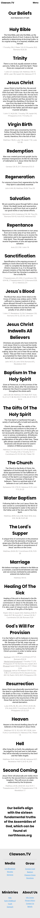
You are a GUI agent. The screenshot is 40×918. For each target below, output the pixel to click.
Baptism (30, 872)
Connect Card (30, 869)
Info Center (30, 898)
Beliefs (30, 907)
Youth (10, 904)
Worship (10, 872)
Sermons (10, 875)
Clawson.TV (7, 2)
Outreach (10, 907)
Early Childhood (10, 901)
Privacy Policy (30, 901)
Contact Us (30, 904)
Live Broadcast (10, 869)
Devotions (30, 878)
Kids (10, 898)
